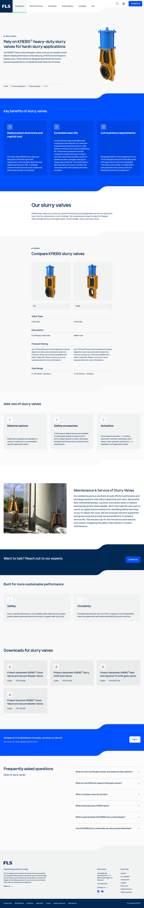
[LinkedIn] (98, 891)
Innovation (52, 6)
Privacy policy (8, 903)
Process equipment (18, 86)
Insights (123, 883)
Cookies (48, 903)
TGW (78, 306)
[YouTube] (102, 891)
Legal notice (39, 903)
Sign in (135, 739)
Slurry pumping (34, 86)
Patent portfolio (126, 892)
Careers (123, 873)
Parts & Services (36, 6)
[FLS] (6, 6)
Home (6, 86)
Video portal (125, 879)
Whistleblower (19, 903)
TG (34, 306)
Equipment (19, 6)
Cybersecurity (72, 903)
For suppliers (125, 876)
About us (7, 886)
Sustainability (67, 6)
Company (82, 6)
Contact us (135, 3)
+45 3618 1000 (102, 883)
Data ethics (30, 903)
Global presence (126, 889)
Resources (124, 886)
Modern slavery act (59, 903)
